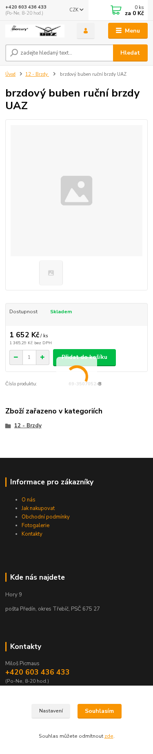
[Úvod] (34, 30)
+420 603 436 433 (26, 7)
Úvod (10, 74)
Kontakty (32, 534)
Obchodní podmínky (46, 517)
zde (108, 736)
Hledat (130, 53)
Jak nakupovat (38, 508)
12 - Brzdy (37, 74)
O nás (28, 499)
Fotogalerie (35, 525)
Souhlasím (99, 711)
